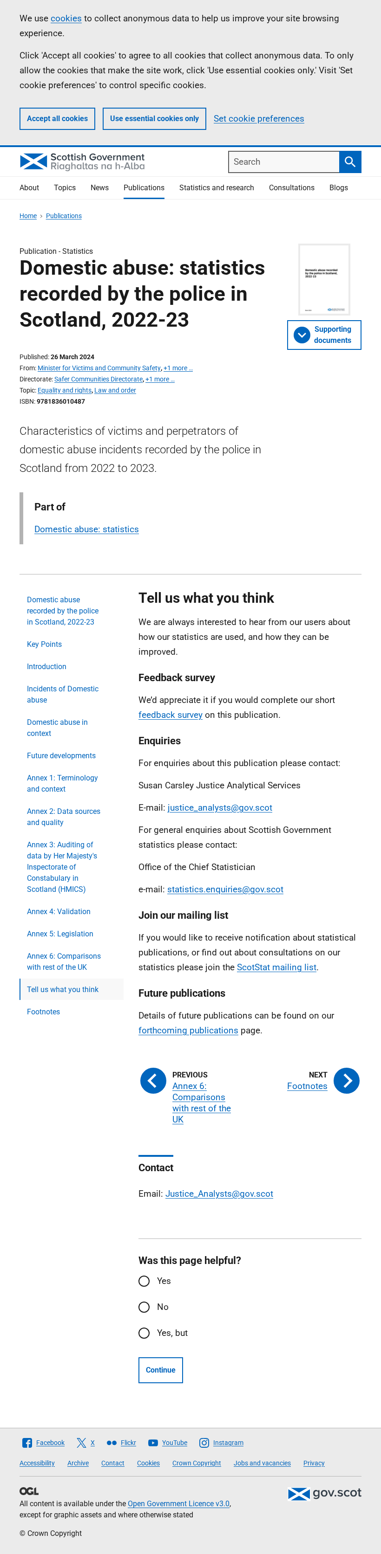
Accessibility (37, 1463)
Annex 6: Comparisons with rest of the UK (64, 962)
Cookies (148, 1463)
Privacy (314, 1463)
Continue (161, 1370)
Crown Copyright (196, 1463)
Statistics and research (216, 187)
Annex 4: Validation (59, 911)
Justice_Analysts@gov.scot (219, 1193)
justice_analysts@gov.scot (220, 807)
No (163, 1307)
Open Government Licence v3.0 (179, 1503)
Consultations (292, 187)
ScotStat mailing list (276, 967)
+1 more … (178, 368)
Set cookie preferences (259, 118)
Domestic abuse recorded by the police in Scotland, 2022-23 (63, 610)
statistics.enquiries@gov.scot (225, 889)
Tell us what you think (63, 989)
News (100, 187)
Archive (78, 1463)
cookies (66, 18)
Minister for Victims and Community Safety (99, 368)
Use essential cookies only (154, 118)
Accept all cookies (57, 118)
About (29, 187)
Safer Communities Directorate (98, 379)
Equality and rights (65, 390)
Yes (164, 1281)
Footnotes (43, 1011)
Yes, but (172, 1333)
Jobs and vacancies (262, 1463)
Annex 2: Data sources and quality (63, 817)
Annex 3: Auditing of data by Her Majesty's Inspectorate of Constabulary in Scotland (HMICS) (62, 867)
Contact (113, 1463)
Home (28, 215)
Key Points (44, 644)
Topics (65, 187)
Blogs (338, 187)
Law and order (115, 390)
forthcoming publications (188, 1030)
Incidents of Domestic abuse (63, 694)
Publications (144, 187)
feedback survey (170, 714)
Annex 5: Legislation (60, 933)
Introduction (46, 666)
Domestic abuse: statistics (86, 529)
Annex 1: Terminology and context (62, 783)
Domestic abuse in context (57, 728)
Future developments (61, 755)
